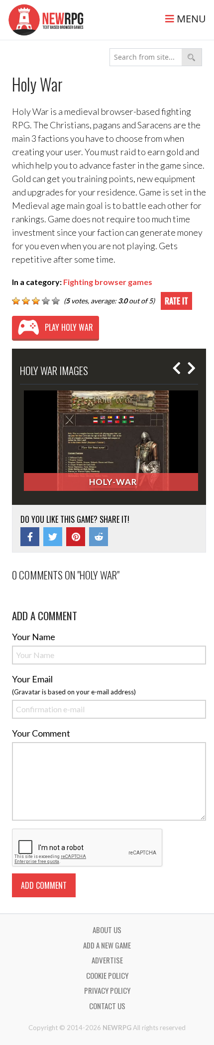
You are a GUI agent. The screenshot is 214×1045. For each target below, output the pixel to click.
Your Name (33, 636)
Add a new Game (107, 945)
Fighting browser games (107, 281)
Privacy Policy (107, 990)
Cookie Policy (107, 975)
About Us (107, 929)
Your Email (32, 678)
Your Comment (41, 733)
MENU (190, 18)
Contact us (107, 1005)
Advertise (107, 959)
